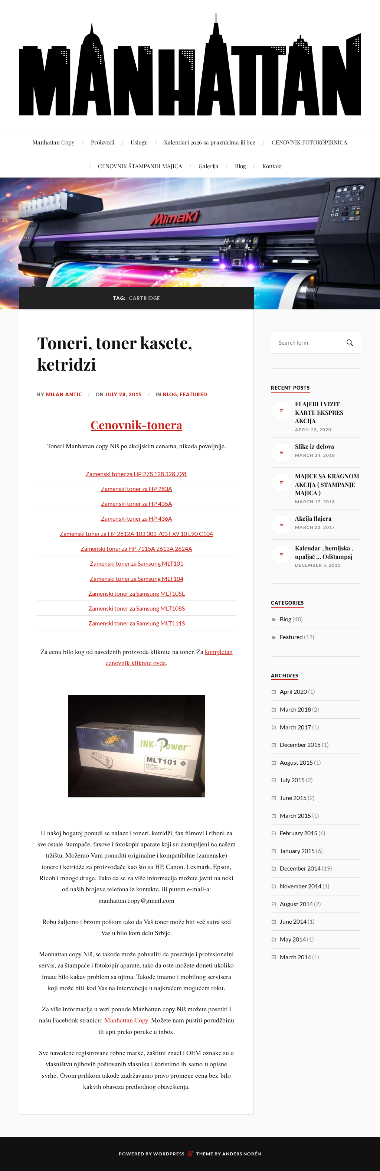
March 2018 (295, 709)
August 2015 (296, 762)
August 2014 (296, 903)
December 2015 (300, 744)
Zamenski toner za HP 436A (136, 518)
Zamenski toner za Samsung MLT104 (136, 578)
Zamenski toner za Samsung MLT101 (136, 563)
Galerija (209, 166)
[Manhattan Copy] (190, 64)
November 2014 (300, 885)
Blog (240, 166)
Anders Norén (241, 1154)
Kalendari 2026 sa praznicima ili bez (209, 142)
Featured (193, 394)
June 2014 (293, 921)
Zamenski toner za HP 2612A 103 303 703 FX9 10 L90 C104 (136, 533)
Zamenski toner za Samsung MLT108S (136, 608)
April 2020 (293, 691)
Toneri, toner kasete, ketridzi (114, 352)
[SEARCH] (350, 343)
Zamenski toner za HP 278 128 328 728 (136, 473)
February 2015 (298, 832)
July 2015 (292, 779)
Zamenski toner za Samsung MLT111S (136, 623)
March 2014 (295, 956)
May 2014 (293, 939)
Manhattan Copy (54, 142)
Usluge (139, 142)
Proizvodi (102, 142)
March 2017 (295, 727)
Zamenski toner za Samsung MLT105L (136, 593)
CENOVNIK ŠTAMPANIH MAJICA (140, 166)
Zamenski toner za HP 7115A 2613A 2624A (136, 548)
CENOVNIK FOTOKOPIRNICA (309, 142)
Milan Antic (64, 394)
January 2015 (297, 850)
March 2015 (295, 815)
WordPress (168, 1154)
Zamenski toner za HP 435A (136, 503)
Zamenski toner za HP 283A (136, 488)
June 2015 (293, 797)
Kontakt (272, 166)
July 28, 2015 (123, 394)
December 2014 (300, 868)
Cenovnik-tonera (136, 424)
